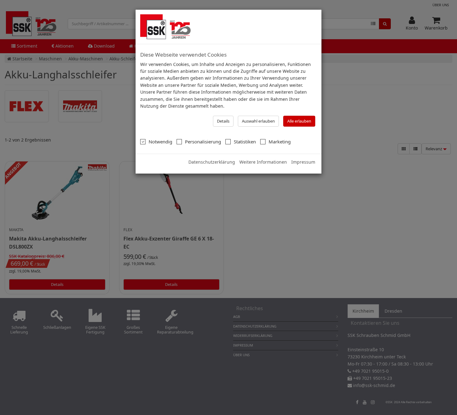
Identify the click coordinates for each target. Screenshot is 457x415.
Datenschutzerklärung (211, 162)
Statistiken (245, 141)
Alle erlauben (299, 121)
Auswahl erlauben (258, 121)
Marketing (280, 141)
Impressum (303, 162)
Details (223, 121)
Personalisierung (203, 141)
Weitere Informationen (263, 162)
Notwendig (160, 141)
